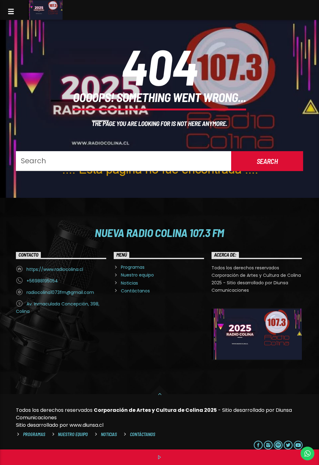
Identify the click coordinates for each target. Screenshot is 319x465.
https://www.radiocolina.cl (54, 269)
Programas (133, 267)
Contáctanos (135, 291)
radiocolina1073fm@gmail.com (60, 292)
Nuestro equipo (137, 275)
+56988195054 (42, 281)
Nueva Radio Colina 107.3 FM (159, 232)
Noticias (129, 283)
